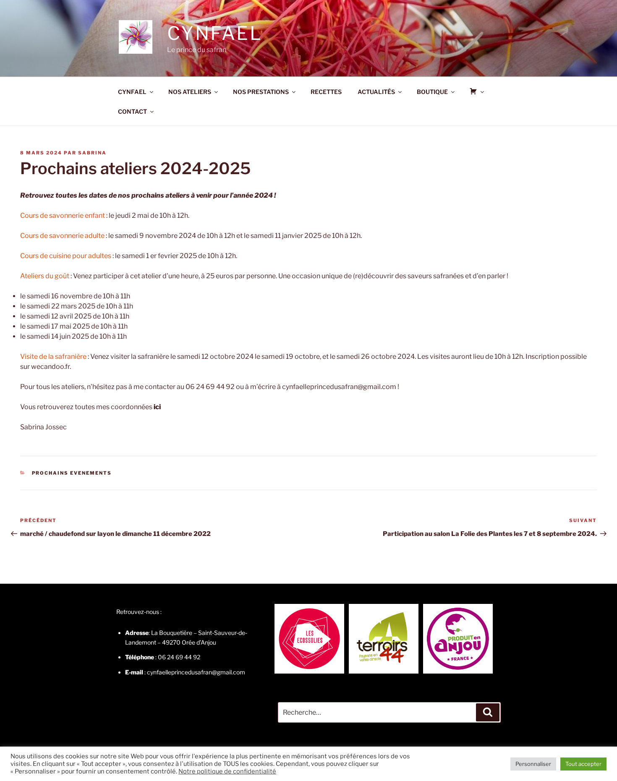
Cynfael (214, 33)
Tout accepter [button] (583, 763)
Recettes (326, 91)
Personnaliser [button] (533, 763)
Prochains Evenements (72, 473)
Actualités (376, 91)
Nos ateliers (189, 91)
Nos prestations (261, 91)
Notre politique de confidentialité (227, 771)
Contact (132, 111)
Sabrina (92, 153)
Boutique (432, 91)
